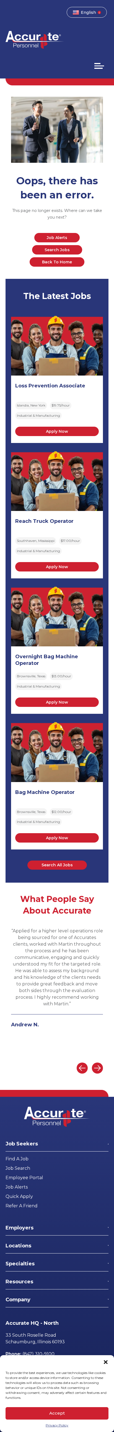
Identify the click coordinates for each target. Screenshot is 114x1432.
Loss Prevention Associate (50, 386)
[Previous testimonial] (82, 1068)
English (88, 12)
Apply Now (57, 431)
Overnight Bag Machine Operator (46, 660)
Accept (57, 1413)
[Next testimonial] (97, 1068)
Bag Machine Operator (45, 792)
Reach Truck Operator (44, 521)
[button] (105, 1362)
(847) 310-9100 (38, 1354)
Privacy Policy (57, 1425)
